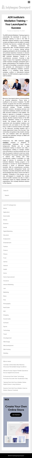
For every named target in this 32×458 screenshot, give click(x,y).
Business (5, 223)
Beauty (5, 220)
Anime (5, 208)
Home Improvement (9, 277)
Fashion (5, 246)
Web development (8, 345)
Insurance (6, 281)
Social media (6, 319)
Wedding (5, 353)
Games (5, 261)
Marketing (6, 292)
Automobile (6, 216)
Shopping (6, 315)
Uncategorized (7, 338)
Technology (6, 330)
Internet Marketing (8, 284)
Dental (5, 227)
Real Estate (6, 307)
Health (5, 269)
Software (6, 322)
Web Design (6, 342)
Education (6, 235)
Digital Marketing (7, 231)
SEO (4, 311)
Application (6, 212)
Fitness (5, 254)
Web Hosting (6, 349)
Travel (5, 334)
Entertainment (7, 242)
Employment (6, 239)
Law (4, 288)
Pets (4, 300)
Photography (6, 303)
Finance (5, 250)
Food (4, 258)
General (5, 265)
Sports (5, 326)
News (4, 296)
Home (5, 273)
